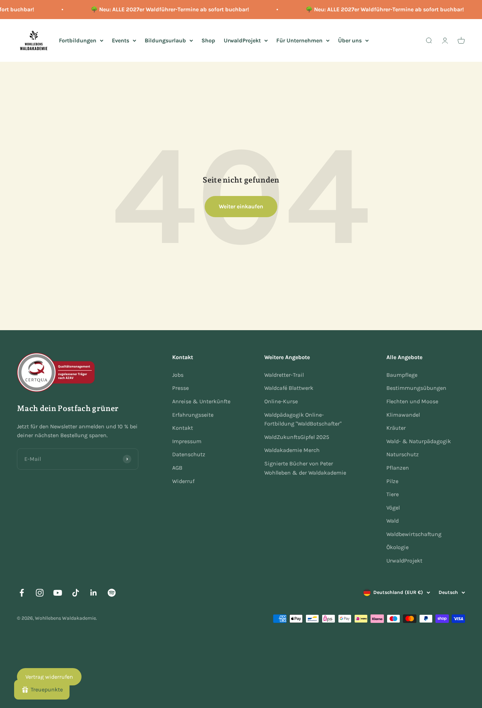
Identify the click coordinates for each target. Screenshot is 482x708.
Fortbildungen (77, 40)
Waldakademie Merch (292, 450)
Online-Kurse (281, 401)
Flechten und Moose (412, 401)
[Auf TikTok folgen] (75, 592)
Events (120, 40)
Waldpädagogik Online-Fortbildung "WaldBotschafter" (303, 419)
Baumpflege (401, 374)
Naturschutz (402, 454)
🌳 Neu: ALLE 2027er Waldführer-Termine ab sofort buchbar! (166, 9)
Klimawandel (403, 414)
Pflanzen (397, 467)
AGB (177, 467)
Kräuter (396, 427)
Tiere (392, 494)
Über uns (350, 40)
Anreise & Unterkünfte (201, 401)
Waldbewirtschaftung (413, 534)
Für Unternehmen (299, 40)
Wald (392, 520)
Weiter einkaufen (241, 206)
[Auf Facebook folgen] (21, 592)
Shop (208, 40)
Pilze (392, 481)
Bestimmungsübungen (416, 388)
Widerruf (183, 481)
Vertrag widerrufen (49, 676)
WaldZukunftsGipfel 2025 (296, 437)
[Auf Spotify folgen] (111, 592)
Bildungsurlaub (165, 40)
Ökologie (397, 547)
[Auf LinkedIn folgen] (93, 592)
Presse (180, 388)
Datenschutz (188, 454)
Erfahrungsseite (192, 414)
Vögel (393, 507)
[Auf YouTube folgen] (57, 592)
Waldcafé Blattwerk (288, 388)
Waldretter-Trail (284, 374)
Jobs (177, 374)
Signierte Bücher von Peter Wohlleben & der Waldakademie (305, 468)
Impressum (186, 441)
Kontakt (182, 427)
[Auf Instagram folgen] (39, 592)
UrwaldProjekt (242, 40)
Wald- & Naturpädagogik (418, 441)
